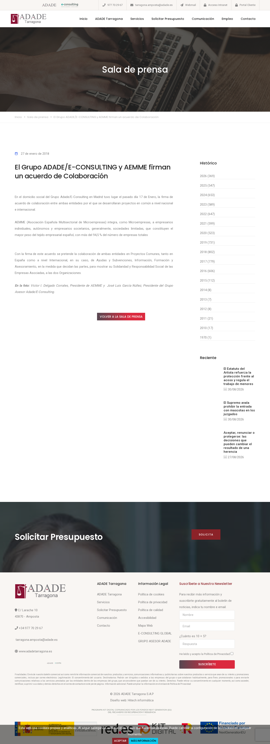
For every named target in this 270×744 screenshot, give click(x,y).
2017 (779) (207, 261)
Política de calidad (150, 610)
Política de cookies (151, 594)
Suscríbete (207, 664)
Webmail (190, 5)
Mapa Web (145, 625)
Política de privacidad (152, 602)
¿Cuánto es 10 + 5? (192, 636)
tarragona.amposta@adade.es (154, 5)
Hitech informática (141, 700)
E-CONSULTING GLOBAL (155, 633)
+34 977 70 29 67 (31, 628)
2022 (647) (207, 214)
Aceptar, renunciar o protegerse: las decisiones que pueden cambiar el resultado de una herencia (239, 442)
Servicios (137, 19)
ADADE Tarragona (109, 19)
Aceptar (120, 741)
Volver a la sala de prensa (121, 316)
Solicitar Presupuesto (167, 19)
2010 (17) (206, 328)
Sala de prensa (37, 117)
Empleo (227, 19)
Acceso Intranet (217, 5)
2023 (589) (207, 204)
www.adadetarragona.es (35, 651)
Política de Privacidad (217, 654)
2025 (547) (207, 185)
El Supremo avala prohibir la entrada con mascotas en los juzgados (239, 408)
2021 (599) (207, 223)
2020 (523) (207, 233)
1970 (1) (205, 337)
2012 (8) (205, 309)
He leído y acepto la (205, 654)
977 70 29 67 (115, 5)
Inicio (84, 19)
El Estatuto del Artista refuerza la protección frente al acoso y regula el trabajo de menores (239, 376)
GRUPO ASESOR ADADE (154, 641)
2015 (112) (207, 280)
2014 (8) (205, 290)
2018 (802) (207, 252)
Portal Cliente (247, 5)
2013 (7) (205, 299)
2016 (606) (207, 271)
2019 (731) (207, 242)
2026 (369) (207, 176)
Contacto (248, 19)
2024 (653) (207, 195)
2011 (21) (206, 318)
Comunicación (203, 19)
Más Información (143, 741)
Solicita (206, 535)
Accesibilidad (147, 618)
